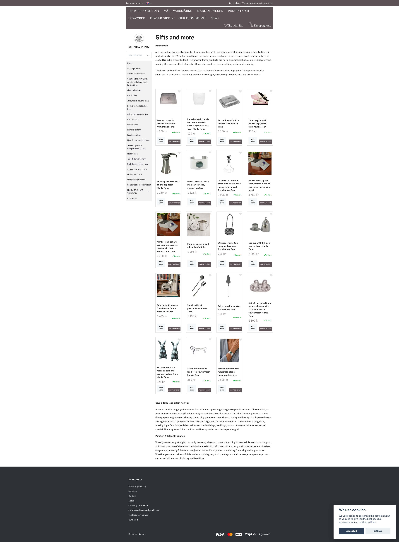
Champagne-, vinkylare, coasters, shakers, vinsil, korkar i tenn (137, 81)
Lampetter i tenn (134, 129)
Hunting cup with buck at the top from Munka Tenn (168, 185)
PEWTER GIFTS (160, 18)
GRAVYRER (137, 18)
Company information (138, 505)
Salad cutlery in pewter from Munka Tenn (197, 308)
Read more (161, 140)
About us (132, 491)
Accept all (351, 531)
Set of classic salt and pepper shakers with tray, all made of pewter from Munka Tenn (259, 309)
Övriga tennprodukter (136, 179)
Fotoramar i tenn (134, 174)
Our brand (133, 519)
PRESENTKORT (239, 10)
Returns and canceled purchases (143, 510)
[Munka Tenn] (139, 42)
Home (129, 63)
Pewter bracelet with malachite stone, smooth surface (198, 185)
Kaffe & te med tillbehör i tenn (137, 107)
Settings (378, 531)
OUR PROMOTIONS (192, 18)
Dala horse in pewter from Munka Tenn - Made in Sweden (167, 308)
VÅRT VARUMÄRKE (178, 10)
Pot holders (132, 95)
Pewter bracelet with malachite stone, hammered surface (228, 371)
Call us (131, 500)
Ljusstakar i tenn (134, 135)
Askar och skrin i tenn (136, 73)
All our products (134, 68)
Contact (132, 496)
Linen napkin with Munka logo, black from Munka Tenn (257, 123)
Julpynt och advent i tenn (138, 100)
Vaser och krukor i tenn (137, 169)
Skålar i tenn (132, 153)
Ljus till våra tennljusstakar (138, 140)
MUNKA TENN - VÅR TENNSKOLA (135, 191)
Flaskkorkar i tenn (134, 90)
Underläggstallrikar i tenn (137, 164)
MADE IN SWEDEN (210, 10)
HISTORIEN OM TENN (144, 10)
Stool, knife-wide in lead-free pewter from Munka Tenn (198, 371)
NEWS (215, 18)
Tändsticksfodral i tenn (136, 159)
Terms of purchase (137, 486)
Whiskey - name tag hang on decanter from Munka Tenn (228, 246)
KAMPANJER (132, 198)
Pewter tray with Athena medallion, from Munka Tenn (166, 123)
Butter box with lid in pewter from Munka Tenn (229, 123)
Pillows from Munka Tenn (137, 114)
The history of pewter (138, 514)
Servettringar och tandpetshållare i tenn (136, 147)
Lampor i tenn (133, 119)
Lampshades (132, 124)
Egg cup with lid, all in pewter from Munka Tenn (259, 246)
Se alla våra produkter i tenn (139, 184)
